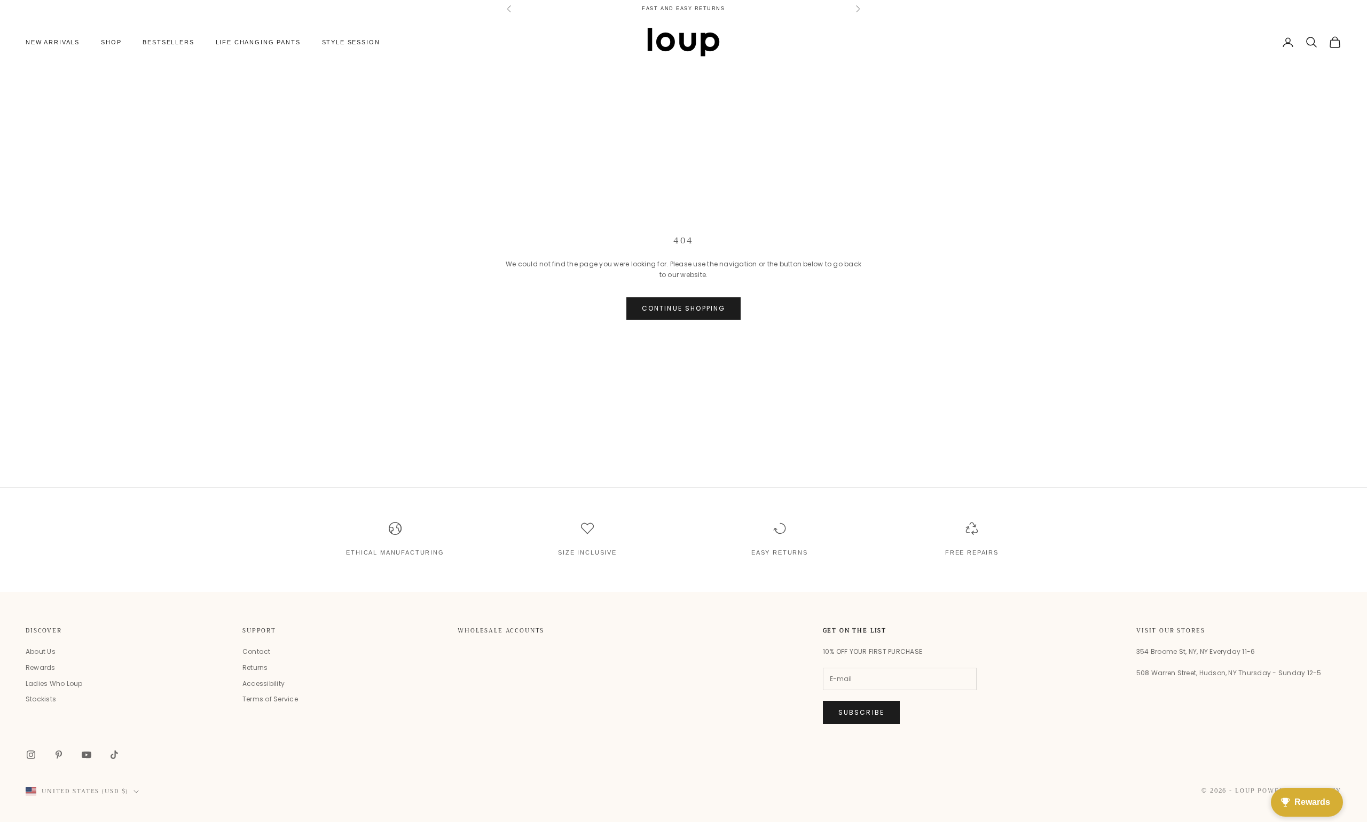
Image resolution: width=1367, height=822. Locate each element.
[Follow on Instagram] (31, 754)
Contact (256, 651)
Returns (255, 667)
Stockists (41, 699)
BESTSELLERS (168, 42)
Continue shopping (684, 308)
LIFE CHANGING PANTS (258, 42)
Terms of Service (270, 699)
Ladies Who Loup (54, 683)
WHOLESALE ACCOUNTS (501, 631)
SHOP (111, 42)
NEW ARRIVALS (53, 42)
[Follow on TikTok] (114, 754)
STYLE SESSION (351, 42)
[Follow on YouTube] (86, 754)
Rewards (41, 667)
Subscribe (861, 712)
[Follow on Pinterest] (58, 754)
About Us (41, 651)
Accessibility (263, 683)
